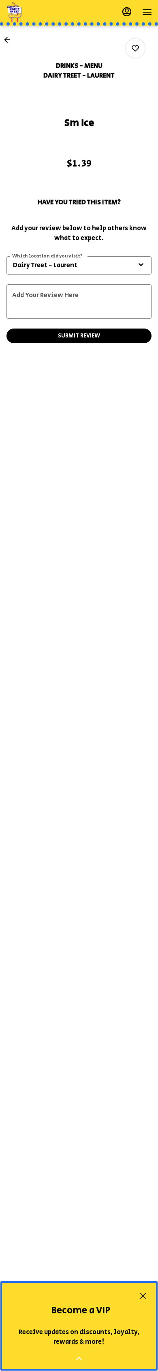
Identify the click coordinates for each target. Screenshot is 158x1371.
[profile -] (127, 12)
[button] (9, 40)
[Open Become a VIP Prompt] (79, 1358)
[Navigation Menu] (147, 12)
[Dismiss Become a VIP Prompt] (143, 1296)
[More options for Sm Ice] (135, 48)
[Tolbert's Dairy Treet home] (42, 12)
